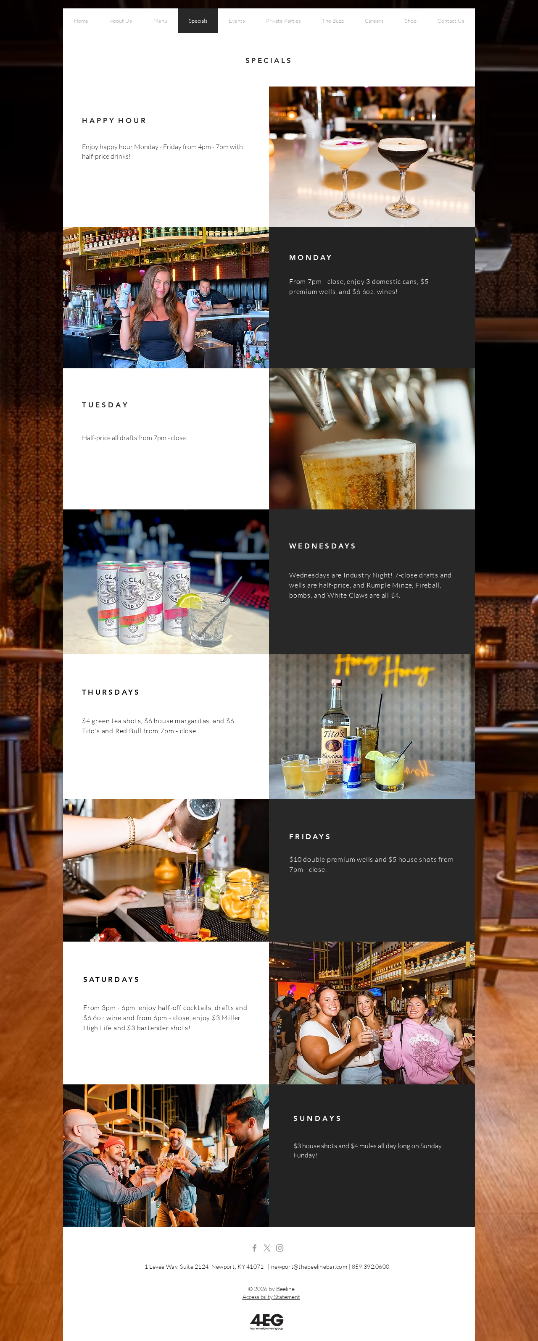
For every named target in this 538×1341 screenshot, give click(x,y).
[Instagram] (280, 1248)
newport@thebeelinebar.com (309, 1266)
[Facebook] (254, 1248)
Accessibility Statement (271, 1296)
